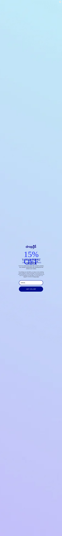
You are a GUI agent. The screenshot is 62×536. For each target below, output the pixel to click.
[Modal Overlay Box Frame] (31, 268)
